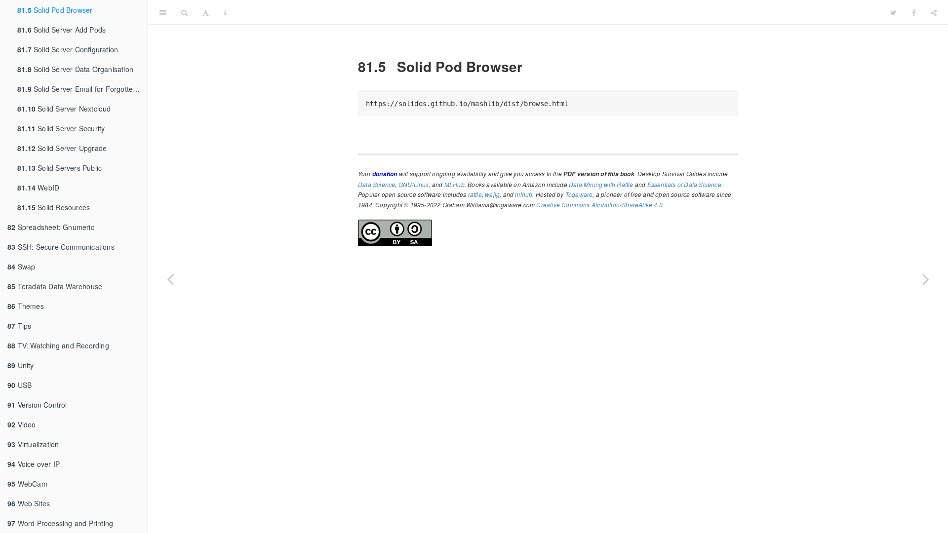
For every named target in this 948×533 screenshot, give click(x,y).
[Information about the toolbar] (225, 12)
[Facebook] (914, 12)
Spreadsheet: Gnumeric (50, 227)
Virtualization (33, 444)
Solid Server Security (61, 128)
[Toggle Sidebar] (163, 12)
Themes (25, 306)
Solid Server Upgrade (62, 148)
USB (19, 385)
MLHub (454, 184)
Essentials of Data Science (684, 184)
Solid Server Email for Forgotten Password (82, 89)
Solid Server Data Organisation (75, 69)
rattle (475, 194)
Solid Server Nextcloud (64, 109)
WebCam (27, 484)
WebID (38, 187)
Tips (19, 326)
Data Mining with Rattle (601, 184)
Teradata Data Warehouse (54, 286)
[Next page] (926, 279)
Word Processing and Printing (60, 523)
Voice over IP (33, 464)
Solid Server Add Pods (61, 30)
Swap (21, 266)
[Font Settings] (205, 12)
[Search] (184, 12)
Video (21, 424)
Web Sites (28, 503)
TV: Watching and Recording (58, 345)
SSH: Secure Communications (61, 247)
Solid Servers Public (59, 168)
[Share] (933, 12)
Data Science (376, 184)
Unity (20, 365)
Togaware (579, 194)
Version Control (37, 405)
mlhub (523, 194)
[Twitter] (893, 12)
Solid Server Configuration (67, 49)
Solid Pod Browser (54, 10)
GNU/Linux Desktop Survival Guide (558, 12)
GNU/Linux (413, 184)
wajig (492, 194)
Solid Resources (53, 207)
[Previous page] (170, 279)
